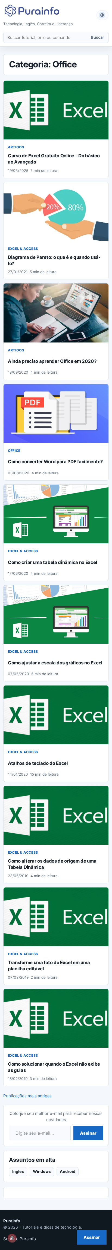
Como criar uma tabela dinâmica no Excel (52, 562)
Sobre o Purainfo (19, 1238)
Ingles (18, 1171)
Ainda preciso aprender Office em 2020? (52, 361)
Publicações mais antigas (27, 1095)
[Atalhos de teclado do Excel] (56, 715)
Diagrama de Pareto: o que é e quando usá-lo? (54, 260)
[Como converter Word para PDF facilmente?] (56, 413)
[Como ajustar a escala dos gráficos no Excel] (56, 614)
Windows (42, 1171)
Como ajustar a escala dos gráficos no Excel (55, 662)
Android (67, 1171)
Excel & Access (23, 249)
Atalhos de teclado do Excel (38, 763)
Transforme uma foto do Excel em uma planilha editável (49, 965)
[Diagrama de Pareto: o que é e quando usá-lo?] (56, 211)
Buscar (97, 37)
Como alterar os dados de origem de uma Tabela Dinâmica (52, 864)
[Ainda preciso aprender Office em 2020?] (56, 312)
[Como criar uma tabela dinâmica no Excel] (56, 514)
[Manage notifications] (12, 1238)
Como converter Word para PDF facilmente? (55, 461)
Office (14, 451)
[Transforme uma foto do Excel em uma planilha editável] (56, 916)
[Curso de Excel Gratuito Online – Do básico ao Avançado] (56, 110)
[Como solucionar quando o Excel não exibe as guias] (56, 1018)
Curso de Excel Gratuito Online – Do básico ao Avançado (53, 159)
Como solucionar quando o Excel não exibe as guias (54, 1067)
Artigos (16, 147)
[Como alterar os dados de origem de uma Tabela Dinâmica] (56, 815)
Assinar (88, 1133)
